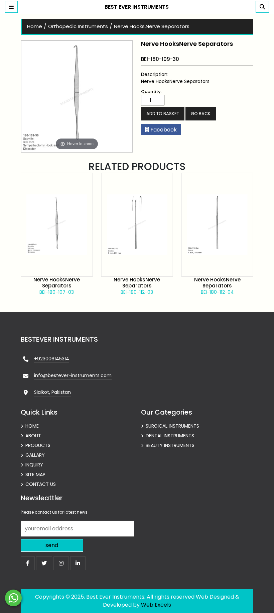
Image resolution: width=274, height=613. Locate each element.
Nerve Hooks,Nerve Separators (151, 26)
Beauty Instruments (170, 445)
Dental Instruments (170, 435)
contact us (40, 484)
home (34, 26)
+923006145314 (51, 358)
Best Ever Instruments (137, 7)
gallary (35, 455)
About (33, 435)
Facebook (163, 130)
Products (37, 445)
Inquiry (34, 464)
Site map (35, 474)
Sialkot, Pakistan (52, 392)
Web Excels (156, 605)
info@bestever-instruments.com (73, 375)
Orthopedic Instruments (78, 26)
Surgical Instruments (172, 426)
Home (32, 426)
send (51, 545)
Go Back (201, 113)
